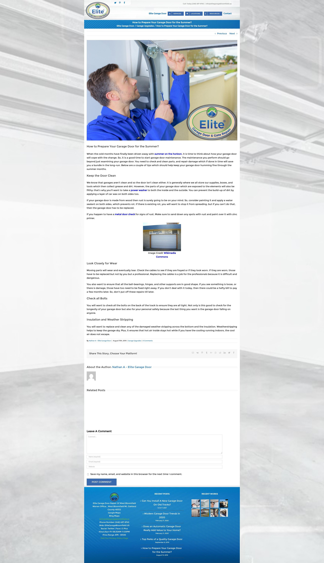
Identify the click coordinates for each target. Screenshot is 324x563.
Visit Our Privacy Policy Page (114, 538)
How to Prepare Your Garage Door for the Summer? (162, 550)
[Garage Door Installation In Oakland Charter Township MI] (205, 503)
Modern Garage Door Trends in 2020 (162, 515)
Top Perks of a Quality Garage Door (162, 539)
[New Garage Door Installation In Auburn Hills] (205, 512)
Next (232, 33)
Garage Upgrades (134, 341)
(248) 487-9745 (122, 522)
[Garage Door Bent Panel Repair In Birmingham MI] (223, 512)
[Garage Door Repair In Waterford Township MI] (214, 503)
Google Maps (114, 512)
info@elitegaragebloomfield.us (219, 4)
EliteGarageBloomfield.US (117, 525)
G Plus (125, 528)
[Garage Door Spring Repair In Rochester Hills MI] (214, 512)
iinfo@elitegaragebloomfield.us (114, 519)
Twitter (111, 528)
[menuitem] (158, 13)
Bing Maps (114, 516)
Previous (222, 33)
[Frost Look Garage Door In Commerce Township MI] (223, 503)
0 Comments (148, 341)
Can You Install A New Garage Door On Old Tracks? (162, 502)
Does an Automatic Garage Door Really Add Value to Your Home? (162, 528)
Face (118, 528)
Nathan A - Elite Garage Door (100, 341)
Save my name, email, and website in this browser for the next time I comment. (136, 474)
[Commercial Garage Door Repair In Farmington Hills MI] (195, 512)
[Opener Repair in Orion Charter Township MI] (195, 503)
